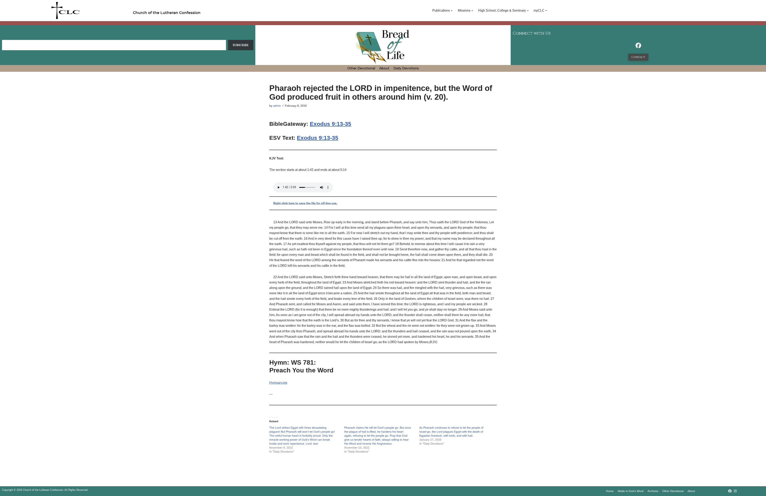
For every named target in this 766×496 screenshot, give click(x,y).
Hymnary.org (278, 382)
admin (277, 105)
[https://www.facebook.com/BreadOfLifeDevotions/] (638, 46)
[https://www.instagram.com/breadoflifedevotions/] (735, 491)
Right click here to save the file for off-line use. (305, 203)
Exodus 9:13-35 (330, 124)
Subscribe (241, 45)
